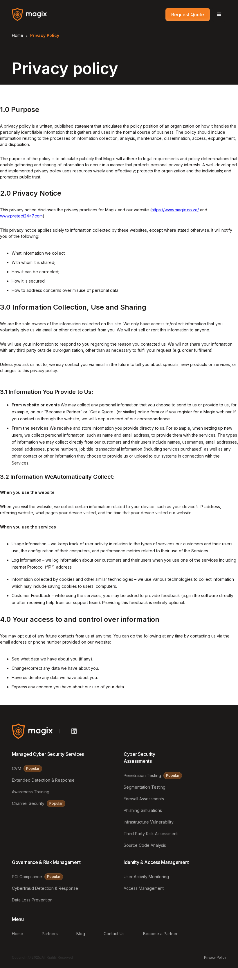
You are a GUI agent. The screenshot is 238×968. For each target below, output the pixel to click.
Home (17, 35)
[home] (29, 14)
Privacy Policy (215, 958)
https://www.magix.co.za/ (175, 209)
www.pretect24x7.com (21, 215)
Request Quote (187, 14)
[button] (219, 15)
